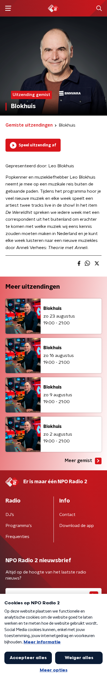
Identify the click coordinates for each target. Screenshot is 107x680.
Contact (67, 514)
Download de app (76, 525)
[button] (8, 8)
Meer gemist (78, 460)
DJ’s (9, 514)
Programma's (18, 525)
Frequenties (17, 536)
